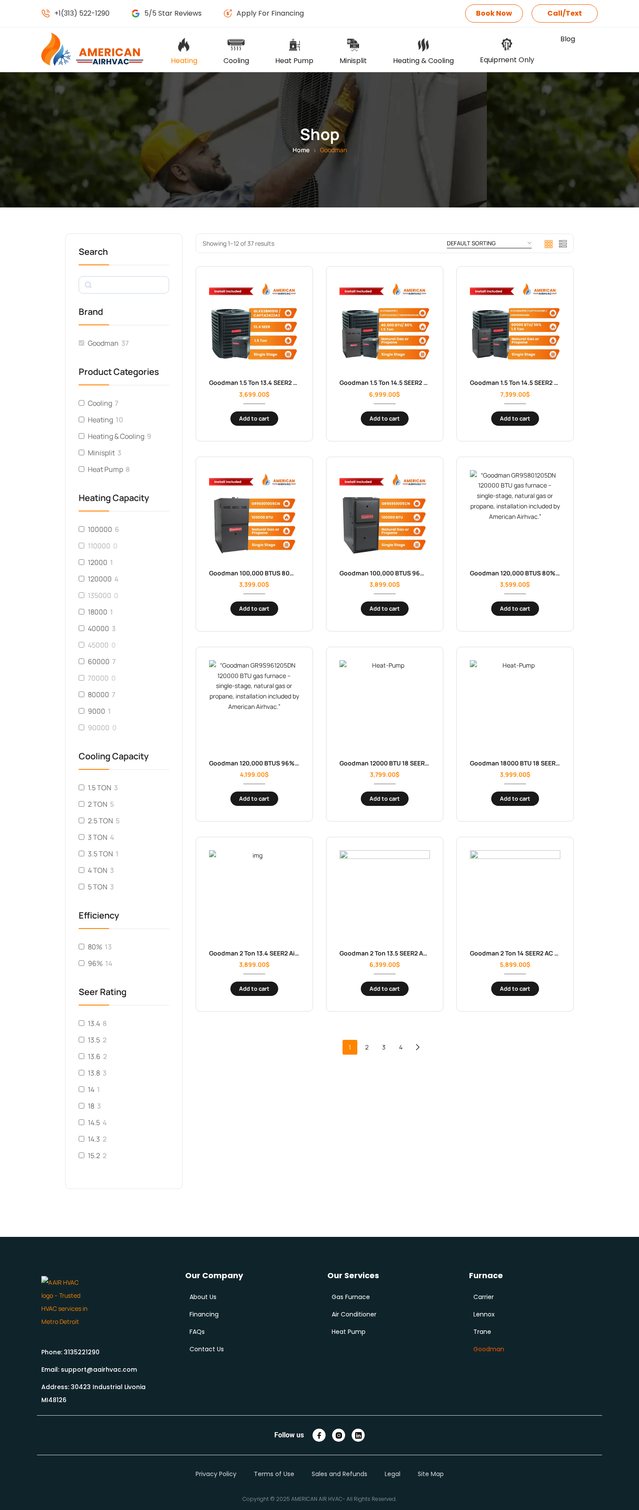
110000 (99, 546)
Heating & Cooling (116, 436)
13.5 (94, 1040)
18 (91, 1106)
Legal (392, 1474)
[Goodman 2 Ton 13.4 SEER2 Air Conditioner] (254, 895)
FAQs (197, 1331)
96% (95, 963)
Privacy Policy (216, 1474)
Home (301, 150)
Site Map (431, 1474)
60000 (99, 661)
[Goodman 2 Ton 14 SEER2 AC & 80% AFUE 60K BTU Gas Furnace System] (515, 895)
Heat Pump (105, 469)
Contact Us (207, 1349)
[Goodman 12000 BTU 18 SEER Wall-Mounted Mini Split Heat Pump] (384, 705)
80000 (98, 694)
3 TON (97, 837)
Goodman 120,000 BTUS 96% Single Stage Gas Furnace (290, 763)
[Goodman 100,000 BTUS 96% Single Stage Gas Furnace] (384, 515)
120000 (100, 579)
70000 (98, 678)
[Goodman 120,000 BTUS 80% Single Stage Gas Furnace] (515, 515)
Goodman (103, 343)
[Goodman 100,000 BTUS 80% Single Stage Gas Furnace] (254, 515)
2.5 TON (100, 820)
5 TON (97, 887)
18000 (97, 612)
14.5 (94, 1122)
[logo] (65, 1302)
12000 (97, 562)
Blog (567, 39)
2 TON (97, 804)
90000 (99, 727)
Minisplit (101, 453)
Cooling (100, 403)
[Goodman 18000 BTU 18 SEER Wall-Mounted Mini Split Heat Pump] (515, 705)
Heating (100, 419)
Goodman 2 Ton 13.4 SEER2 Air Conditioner (272, 953)
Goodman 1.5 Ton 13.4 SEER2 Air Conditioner (274, 382)
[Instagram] (338, 1435)
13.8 (94, 1073)
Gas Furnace (351, 1297)
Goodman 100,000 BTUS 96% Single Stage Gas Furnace (420, 573)
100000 (100, 529)
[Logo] (93, 50)
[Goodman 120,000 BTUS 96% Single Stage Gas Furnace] (254, 705)
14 (91, 1089)
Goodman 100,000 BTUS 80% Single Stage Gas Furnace (290, 573)
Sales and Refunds (339, 1474)
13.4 (94, 1023)
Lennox (484, 1314)
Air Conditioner (354, 1314)
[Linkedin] (358, 1435)
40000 (98, 628)
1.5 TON (99, 787)
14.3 (94, 1139)
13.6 (94, 1056)
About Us (203, 1297)
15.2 (94, 1155)
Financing (204, 1314)
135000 (99, 595)
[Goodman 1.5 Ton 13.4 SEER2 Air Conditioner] (254, 325)
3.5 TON (100, 854)
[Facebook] (319, 1435)
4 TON (97, 870)
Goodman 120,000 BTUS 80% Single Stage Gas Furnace (551, 573)
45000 (98, 645)
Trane (482, 1331)
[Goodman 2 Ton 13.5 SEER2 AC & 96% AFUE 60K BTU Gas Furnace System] (384, 895)
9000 (96, 711)
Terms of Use (274, 1474)
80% (95, 947)
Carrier (483, 1297)
